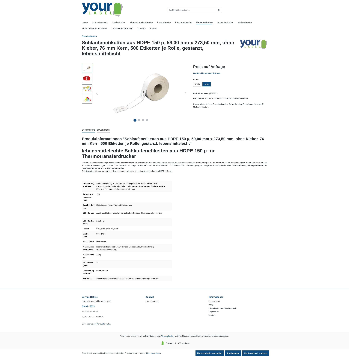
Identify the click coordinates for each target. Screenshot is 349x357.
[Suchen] (219, 10)
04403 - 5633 (88, 306)
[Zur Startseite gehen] (102, 9)
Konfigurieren (233, 353)
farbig (197, 84)
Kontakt (149, 297)
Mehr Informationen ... (154, 353)
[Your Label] (253, 49)
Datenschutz (214, 301)
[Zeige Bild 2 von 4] (139, 120)
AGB (211, 305)
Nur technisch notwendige (209, 353)
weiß (206, 84)
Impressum (214, 312)
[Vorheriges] (97, 93)
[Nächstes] (185, 93)
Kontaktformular (103, 324)
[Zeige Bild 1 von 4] (135, 120)
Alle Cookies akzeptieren (255, 353)
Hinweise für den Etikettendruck (222, 308)
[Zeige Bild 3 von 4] (143, 120)
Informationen (216, 297)
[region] (134, 93)
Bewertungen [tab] (103, 130)
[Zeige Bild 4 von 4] (147, 120)
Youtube (212, 315)
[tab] (88, 130)
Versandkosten (167, 336)
